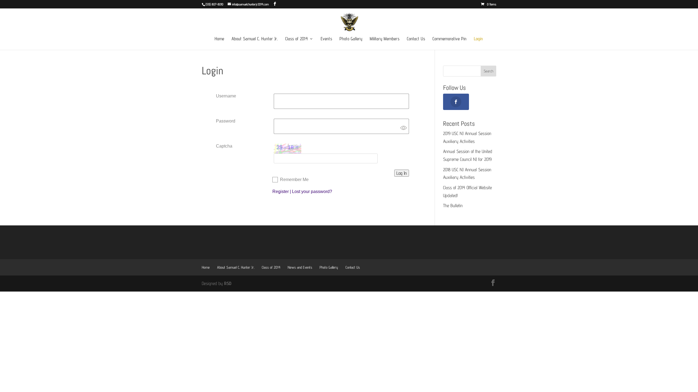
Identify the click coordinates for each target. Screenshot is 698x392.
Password (225, 121)
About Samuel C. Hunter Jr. (254, 39)
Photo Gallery (350, 39)
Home (219, 39)
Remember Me (294, 179)
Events (326, 39)
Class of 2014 (296, 39)
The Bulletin (453, 205)
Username (226, 96)
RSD (227, 283)
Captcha (224, 146)
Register (280, 191)
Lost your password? (312, 191)
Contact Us (416, 39)
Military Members (384, 39)
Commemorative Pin (449, 39)
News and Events (300, 267)
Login (478, 39)
